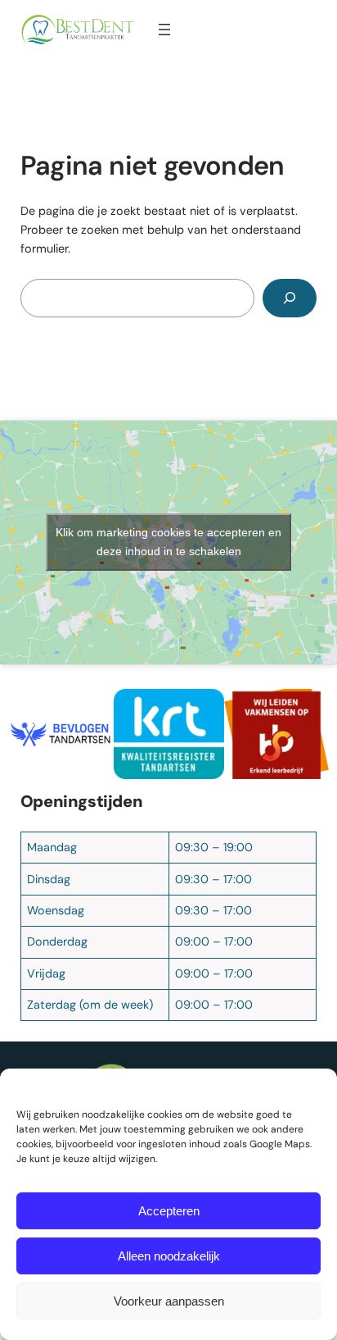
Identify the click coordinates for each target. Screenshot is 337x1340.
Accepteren (169, 1211)
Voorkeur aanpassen (169, 1301)
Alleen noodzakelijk (169, 1256)
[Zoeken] (290, 298)
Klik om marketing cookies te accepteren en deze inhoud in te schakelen (168, 542)
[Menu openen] (164, 29)
